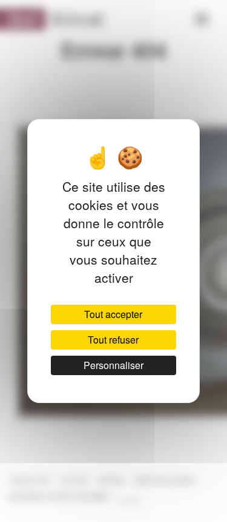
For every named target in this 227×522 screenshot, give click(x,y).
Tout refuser (113, 340)
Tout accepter (113, 314)
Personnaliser (113, 365)
